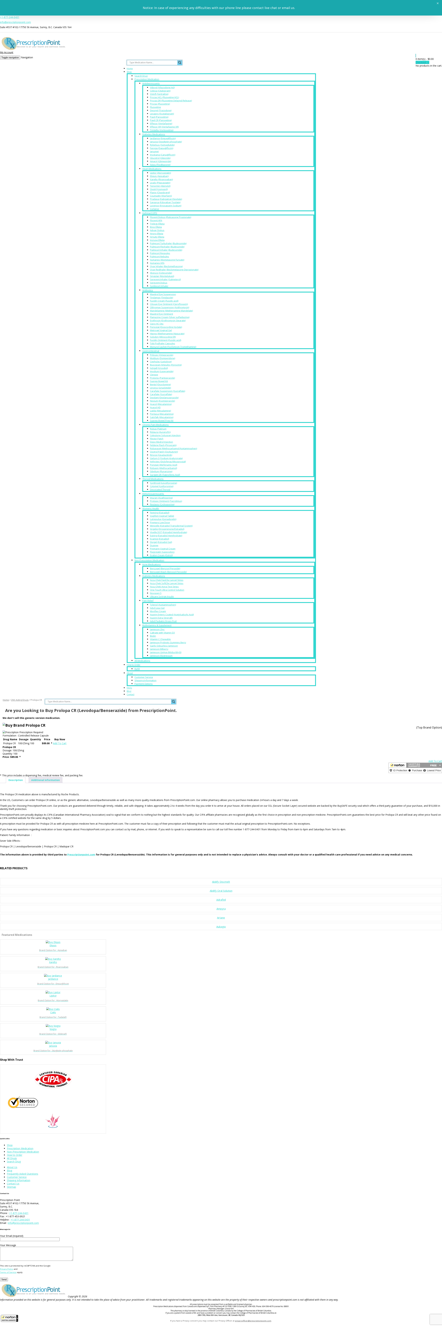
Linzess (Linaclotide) (160, 387)
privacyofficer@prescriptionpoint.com (253, 1320)
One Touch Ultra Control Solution (167, 589)
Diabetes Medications (153, 134)
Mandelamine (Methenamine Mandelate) (171, 310)
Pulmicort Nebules (159, 256)
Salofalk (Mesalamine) (161, 417)
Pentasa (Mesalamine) (162, 413)
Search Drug (140, 75)
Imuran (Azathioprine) (161, 497)
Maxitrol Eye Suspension (163, 294)
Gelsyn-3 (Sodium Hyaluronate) (166, 458)
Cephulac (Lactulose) (161, 361)
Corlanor (154, 208)
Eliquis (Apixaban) (159, 176)
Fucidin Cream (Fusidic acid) (164, 300)
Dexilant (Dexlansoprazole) (164, 397)
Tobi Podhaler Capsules (162, 343)
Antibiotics (147, 290)
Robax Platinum (158, 428)
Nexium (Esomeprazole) (162, 400)
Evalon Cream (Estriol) (161, 555)
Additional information (45, 780)
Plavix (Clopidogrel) (160, 192)
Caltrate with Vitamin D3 (162, 632)
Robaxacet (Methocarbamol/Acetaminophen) (173, 448)
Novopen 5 (155, 593)
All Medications (142, 660)
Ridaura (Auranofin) (160, 432)
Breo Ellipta (156, 227)
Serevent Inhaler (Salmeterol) (165, 279)
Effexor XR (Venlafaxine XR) (164, 126)
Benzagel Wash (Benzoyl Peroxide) (168, 571)
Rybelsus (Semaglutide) (162, 144)
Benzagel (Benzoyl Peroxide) (165, 568)
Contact (130, 694)
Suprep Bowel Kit (159, 381)
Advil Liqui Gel (157, 608)
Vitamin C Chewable (160, 639)
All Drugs (12, 1158)
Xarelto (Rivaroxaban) (161, 179)
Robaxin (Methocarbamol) (163, 468)
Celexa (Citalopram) (160, 90)
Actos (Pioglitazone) (160, 164)
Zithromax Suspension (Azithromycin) (169, 307)
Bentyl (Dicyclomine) (160, 384)
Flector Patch (156, 438)
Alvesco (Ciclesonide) (161, 272)
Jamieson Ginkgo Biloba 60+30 (165, 652)
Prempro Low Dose (160, 522)
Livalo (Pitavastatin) (160, 182)
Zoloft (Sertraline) (159, 94)
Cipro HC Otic (157, 323)
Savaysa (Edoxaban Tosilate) (165, 202)
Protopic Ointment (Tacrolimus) (166, 501)
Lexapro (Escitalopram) (162, 113)
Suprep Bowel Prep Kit (161, 420)
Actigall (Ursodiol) (159, 368)
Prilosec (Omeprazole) (161, 354)
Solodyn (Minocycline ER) (163, 336)
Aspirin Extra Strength (161, 617)
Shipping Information (145, 680)
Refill (137, 668)
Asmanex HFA (157, 263)
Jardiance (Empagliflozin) (163, 138)
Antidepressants (151, 83)
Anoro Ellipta (156, 233)
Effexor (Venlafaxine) (161, 123)
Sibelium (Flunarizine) (161, 471)
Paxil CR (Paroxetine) (161, 120)
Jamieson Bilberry (159, 649)
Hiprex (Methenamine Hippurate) (167, 333)
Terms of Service (8, 1272)
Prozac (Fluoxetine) (160, 103)
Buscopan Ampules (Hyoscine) (166, 364)
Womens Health (150, 508)
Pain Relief (147, 600)
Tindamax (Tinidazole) (161, 297)
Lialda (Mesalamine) (160, 410)
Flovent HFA (156, 220)
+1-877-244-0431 (9, 17)
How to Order (133, 664)
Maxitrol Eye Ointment (161, 313)
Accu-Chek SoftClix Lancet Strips (166, 583)
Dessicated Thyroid (160, 489)
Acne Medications (151, 564)
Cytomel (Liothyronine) (161, 486)
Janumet (154, 151)
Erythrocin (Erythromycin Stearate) (168, 320)
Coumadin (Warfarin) (161, 195)
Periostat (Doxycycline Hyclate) (166, 327)
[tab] (15, 780)
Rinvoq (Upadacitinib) (161, 455)
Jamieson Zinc (157, 629)
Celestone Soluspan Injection (165, 435)
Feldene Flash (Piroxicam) (163, 445)
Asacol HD (155, 407)
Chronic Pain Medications (155, 424)
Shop (129, 71)
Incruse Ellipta (157, 240)
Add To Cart (59, 743)
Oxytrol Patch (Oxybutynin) (164, 451)
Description (15, 780)
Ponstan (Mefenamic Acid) (163, 464)
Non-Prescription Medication (149, 560)
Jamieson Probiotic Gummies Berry (168, 642)
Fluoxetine (155, 107)
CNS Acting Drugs (20, 699)
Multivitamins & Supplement (156, 625)
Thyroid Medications (153, 478)
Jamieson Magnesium (161, 655)
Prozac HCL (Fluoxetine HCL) (164, 97)
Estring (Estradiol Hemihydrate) (166, 535)
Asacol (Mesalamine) (161, 404)
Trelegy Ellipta (157, 223)
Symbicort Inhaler (159, 286)
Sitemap (11, 1187)
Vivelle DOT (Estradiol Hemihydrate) (168, 532)
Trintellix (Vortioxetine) (161, 130)
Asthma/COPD (149, 213)
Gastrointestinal (150, 350)
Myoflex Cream (158, 611)
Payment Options (143, 683)
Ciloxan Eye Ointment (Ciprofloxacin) (169, 304)
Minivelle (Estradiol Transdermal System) (171, 525)
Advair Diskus (157, 230)
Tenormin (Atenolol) (160, 185)
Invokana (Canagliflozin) (162, 154)
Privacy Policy (6, 1269)
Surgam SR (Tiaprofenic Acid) (165, 474)
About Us (12, 1167)
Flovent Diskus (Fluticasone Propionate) (170, 217)
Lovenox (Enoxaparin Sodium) (165, 205)
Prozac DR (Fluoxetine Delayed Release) (171, 100)
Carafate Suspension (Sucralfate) (167, 391)
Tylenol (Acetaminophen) (163, 604)
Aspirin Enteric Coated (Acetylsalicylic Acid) (172, 614)
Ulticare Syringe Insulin (162, 596)
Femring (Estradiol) (159, 512)
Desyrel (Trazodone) (160, 110)
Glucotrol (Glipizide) (160, 158)
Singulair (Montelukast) (162, 276)
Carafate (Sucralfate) (161, 394)
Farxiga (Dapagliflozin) (161, 148)
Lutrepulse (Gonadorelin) (163, 519)
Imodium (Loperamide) (161, 371)
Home (130, 68)
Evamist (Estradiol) (159, 538)
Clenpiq (154, 374)
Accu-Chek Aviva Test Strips (164, 586)
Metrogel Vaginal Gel (161, 330)
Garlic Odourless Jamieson (164, 645)
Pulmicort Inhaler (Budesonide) (166, 249)
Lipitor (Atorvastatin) (160, 172)
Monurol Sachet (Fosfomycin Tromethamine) (173, 346)
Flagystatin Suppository (162, 551)
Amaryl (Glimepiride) (160, 161)
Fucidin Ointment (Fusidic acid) (165, 340)
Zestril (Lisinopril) (159, 189)
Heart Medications (151, 168)
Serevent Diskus (158, 282)
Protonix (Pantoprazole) (162, 377)
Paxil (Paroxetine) (159, 116)
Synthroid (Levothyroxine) (163, 482)
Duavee (154, 545)
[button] (9, 1318)
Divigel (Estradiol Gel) (161, 542)
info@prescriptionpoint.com (15, 22)
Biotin (153, 635)
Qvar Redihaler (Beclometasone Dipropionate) (174, 269)
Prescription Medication (146, 79)
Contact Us (13, 1183)
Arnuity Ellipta (157, 236)
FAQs (129, 687)
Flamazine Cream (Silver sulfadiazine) (169, 317)
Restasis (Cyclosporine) (162, 504)
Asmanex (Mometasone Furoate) (167, 259)
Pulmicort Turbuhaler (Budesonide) (168, 243)
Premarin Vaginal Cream (162, 548)
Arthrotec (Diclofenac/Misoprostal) (168, 461)
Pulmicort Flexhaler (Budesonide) (167, 246)
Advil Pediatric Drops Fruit (163, 621)
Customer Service (143, 677)
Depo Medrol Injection (161, 441)
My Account (6, 52)
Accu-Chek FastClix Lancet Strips (166, 580)
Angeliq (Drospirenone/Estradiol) (167, 529)
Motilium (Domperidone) (162, 358)
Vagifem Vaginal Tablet (162, 515)
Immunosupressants (153, 493)
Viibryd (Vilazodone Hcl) (162, 87)
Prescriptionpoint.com (81, 854)
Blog (129, 691)
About (130, 673)
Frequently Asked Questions (22, 1173)
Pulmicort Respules (160, 253)
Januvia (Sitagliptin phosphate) (166, 141)
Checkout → (422, 62)
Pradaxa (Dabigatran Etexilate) (166, 199)
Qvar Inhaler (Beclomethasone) (166, 266)
